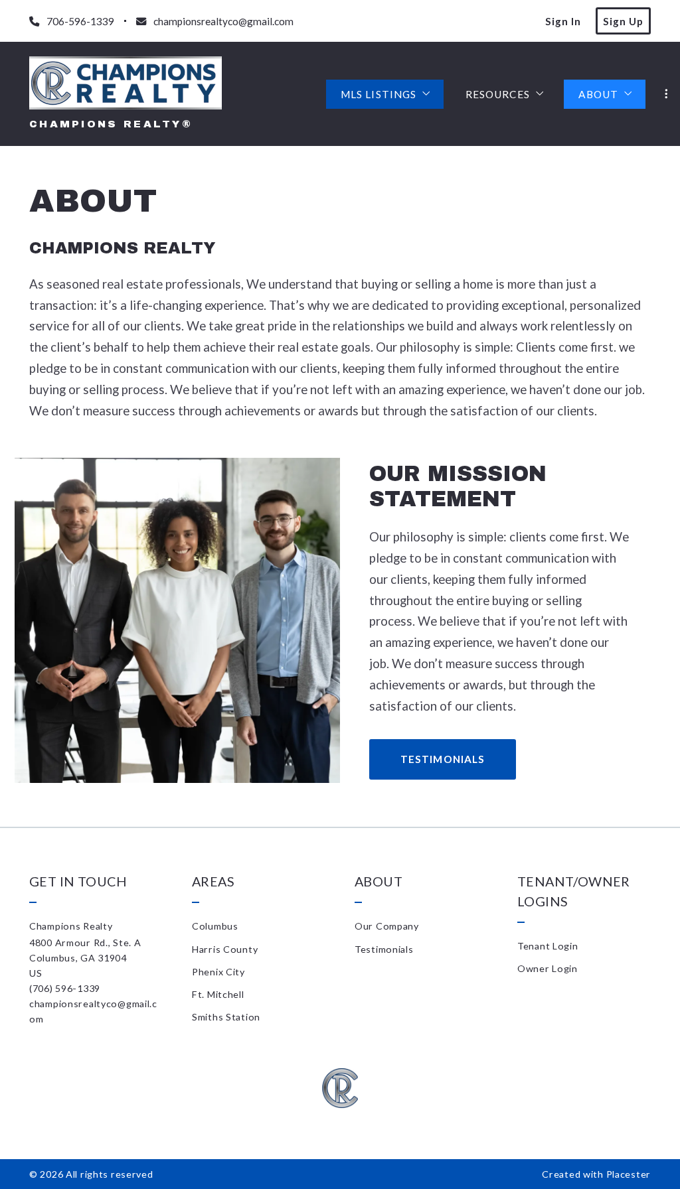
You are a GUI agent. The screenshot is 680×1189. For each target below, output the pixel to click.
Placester (628, 1174)
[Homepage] (125, 82)
